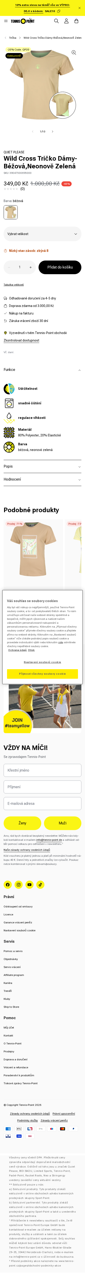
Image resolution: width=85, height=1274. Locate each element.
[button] (6, 21)
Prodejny (9, 1051)
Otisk (31, 650)
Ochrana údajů (17, 650)
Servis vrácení (12, 967)
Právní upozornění (64, 1113)
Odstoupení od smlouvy (18, 906)
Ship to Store (11, 1006)
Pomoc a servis (13, 951)
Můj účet (9, 1027)
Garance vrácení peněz (18, 922)
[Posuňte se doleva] (33, 132)
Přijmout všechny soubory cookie (42, 673)
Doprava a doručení (15, 1059)
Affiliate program (14, 975)
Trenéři (8, 991)
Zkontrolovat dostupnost (21, 340)
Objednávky (11, 959)
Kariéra (8, 983)
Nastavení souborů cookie (19, 930)
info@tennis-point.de (49, 839)
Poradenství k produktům (19, 1075)
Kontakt (8, 1035)
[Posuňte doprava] (53, 132)
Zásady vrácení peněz (54, 1120)
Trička (12, 37)
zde (60, 642)
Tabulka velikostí (14, 284)
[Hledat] (56, 21)
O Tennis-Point (13, 1043)
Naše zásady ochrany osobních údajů (27, 849)
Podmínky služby (27, 1120)
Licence (8, 914)
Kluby (7, 998)
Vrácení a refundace (16, 1067)
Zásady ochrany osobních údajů (30, 1113)
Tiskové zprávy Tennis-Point (21, 1083)
